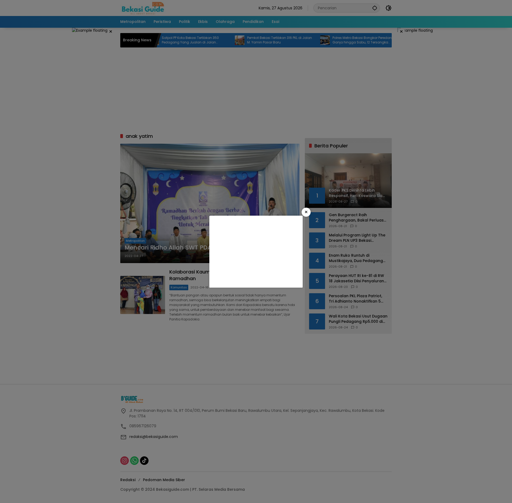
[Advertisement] (256, 251)
